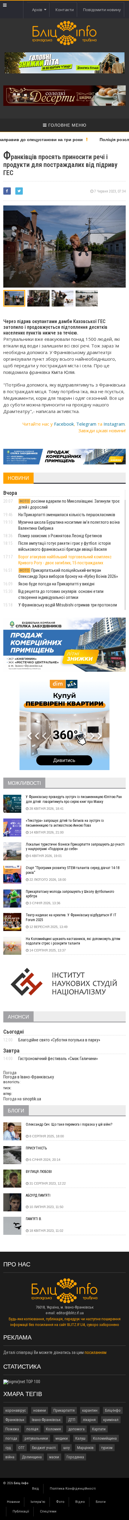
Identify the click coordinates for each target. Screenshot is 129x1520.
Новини (13, 1502)
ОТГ (21, 1447)
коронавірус (15, 1410)
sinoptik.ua (31, 1098)
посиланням (95, 1352)
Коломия (53, 1429)
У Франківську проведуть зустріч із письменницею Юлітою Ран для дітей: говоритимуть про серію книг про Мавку (74, 799)
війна (9, 1457)
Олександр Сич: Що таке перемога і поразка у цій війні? (69, 1124)
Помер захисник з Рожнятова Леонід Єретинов (60, 535)
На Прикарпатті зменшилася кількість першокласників (66, 514)
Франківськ (14, 1419)
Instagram (114, 424)
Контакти (65, 9)
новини (39, 1410)
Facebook (64, 424)
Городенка (75, 1457)
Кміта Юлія (62, 372)
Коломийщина (105, 1438)
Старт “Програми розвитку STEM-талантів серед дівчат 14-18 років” (72, 870)
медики (62, 1438)
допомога (76, 1429)
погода (11, 1438)
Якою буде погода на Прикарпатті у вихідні (56, 583)
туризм (106, 1447)
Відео (80, 1502)
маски (54, 1457)
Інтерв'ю (38, 1502)
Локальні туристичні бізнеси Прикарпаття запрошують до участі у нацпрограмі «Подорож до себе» (75, 846)
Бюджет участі (44, 1447)
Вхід (35, 1489)
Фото (60, 1502)
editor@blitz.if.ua (70, 1313)
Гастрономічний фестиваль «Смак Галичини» (58, 1058)
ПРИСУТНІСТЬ (36, 1148)
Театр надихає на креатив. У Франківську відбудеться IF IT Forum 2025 (71, 917)
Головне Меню (66, 125)
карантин (90, 1410)
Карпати (99, 1429)
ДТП (71, 1419)
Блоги (101, 1502)
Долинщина (32, 1457)
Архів (38, 9)
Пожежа (12, 1429)
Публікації (21, 1511)
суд (8, 1447)
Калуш (80, 1438)
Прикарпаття (64, 1410)
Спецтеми (48, 1511)
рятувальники (36, 1438)
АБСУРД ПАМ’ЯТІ (38, 1195)
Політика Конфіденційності (73, 1489)
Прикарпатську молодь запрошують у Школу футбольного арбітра (70, 894)
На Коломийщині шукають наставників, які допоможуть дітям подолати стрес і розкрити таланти (73, 941)
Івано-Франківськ (46, 1419)
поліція (32, 1429)
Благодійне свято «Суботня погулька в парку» (59, 1039)
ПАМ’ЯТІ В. (34, 1219)
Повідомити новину (102, 9)
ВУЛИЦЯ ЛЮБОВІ (39, 1172)
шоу (66, 1447)
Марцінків (85, 1447)
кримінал (110, 1419)
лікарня (89, 1419)
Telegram (86, 424)
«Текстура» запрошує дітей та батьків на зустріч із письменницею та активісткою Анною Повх (65, 823)
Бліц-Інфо (113, 1410)
